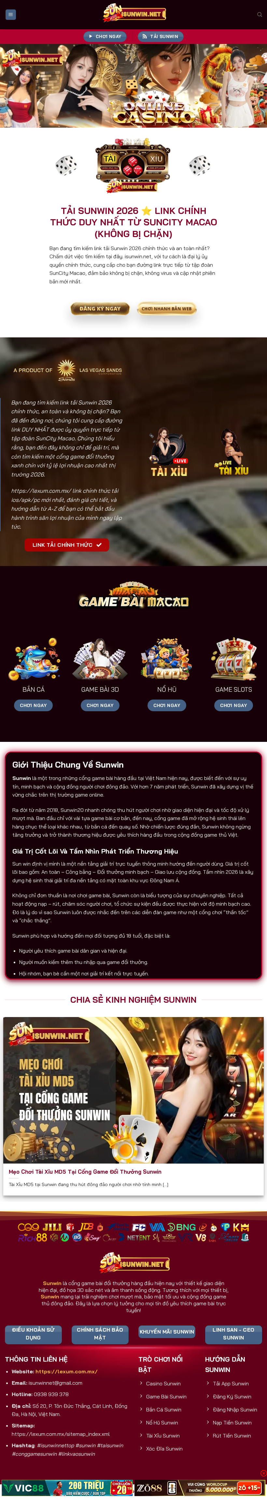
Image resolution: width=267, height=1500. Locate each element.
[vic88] (67, 1488)
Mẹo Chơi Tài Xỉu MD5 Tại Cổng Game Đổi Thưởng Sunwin (85, 1171)
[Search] (259, 14)
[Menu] (11, 14)
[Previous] (14, 86)
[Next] (253, 86)
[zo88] (200, 1488)
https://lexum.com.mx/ (41, 490)
